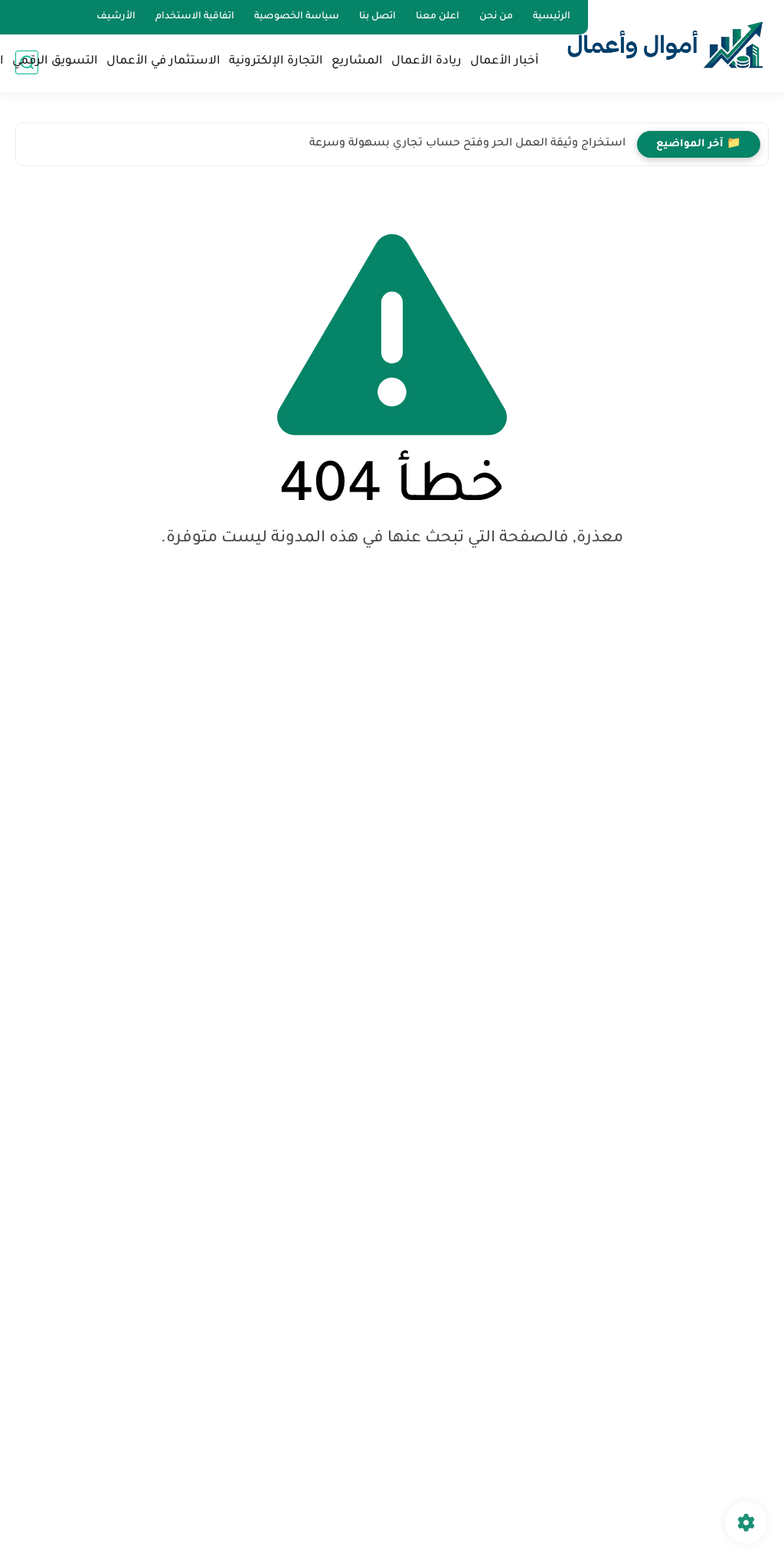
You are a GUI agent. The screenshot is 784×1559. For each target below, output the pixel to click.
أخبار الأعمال (504, 61)
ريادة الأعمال (426, 61)
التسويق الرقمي (55, 61)
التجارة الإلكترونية (276, 61)
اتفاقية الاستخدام (194, 16)
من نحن (496, 16)
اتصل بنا (377, 16)
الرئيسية (551, 16)
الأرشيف (116, 16)
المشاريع (357, 61)
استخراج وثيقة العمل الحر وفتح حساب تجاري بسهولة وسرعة (467, 144)
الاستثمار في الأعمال (163, 61)
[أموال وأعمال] (665, 45)
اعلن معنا (437, 16)
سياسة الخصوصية (296, 16)
